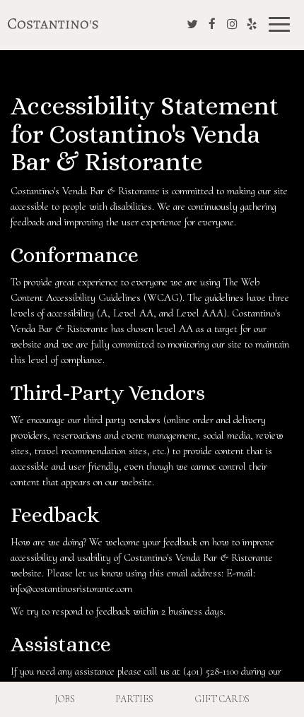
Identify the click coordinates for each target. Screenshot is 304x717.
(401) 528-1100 (210, 671)
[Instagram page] (232, 24)
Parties (134, 699)
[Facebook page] (212, 24)
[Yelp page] (252, 24)
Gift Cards (222, 699)
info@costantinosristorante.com (71, 588)
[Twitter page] (192, 24)
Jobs (64, 699)
